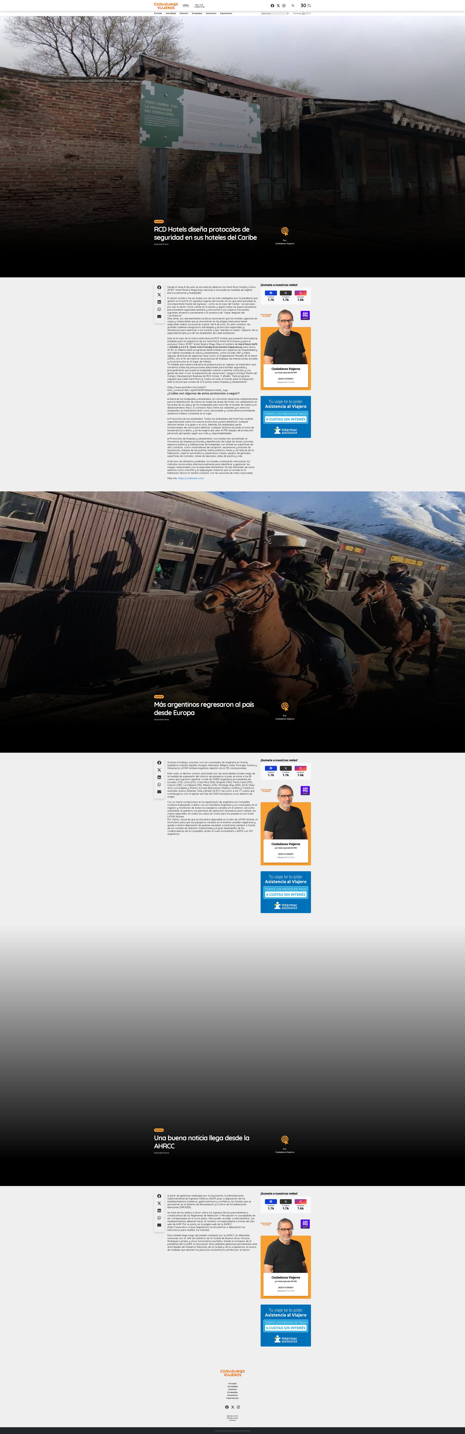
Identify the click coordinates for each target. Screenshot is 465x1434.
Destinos (184, 13)
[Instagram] (283, 5)
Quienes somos (232, 1416)
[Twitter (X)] (286, 293)
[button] (159, 288)
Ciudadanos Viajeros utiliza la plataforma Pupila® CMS (232, 1431)
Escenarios (211, 13)
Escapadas (197, 13)
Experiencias (226, 13)
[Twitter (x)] (278, 5)
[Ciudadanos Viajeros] (166, 6)
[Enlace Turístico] (199, 6)
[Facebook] (272, 5)
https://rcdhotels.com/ (191, 478)
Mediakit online (232, 1418)
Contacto (232, 1420)
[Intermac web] (286, 417)
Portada (158, 13)
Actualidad (171, 13)
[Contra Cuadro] (186, 6)
